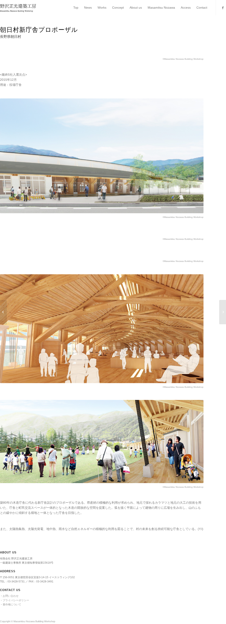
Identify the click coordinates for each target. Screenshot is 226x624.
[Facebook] (222, 7)
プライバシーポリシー (16, 600)
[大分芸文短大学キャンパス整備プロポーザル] (3, 312)
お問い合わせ (11, 595)
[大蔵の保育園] (222, 312)
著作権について (12, 604)
